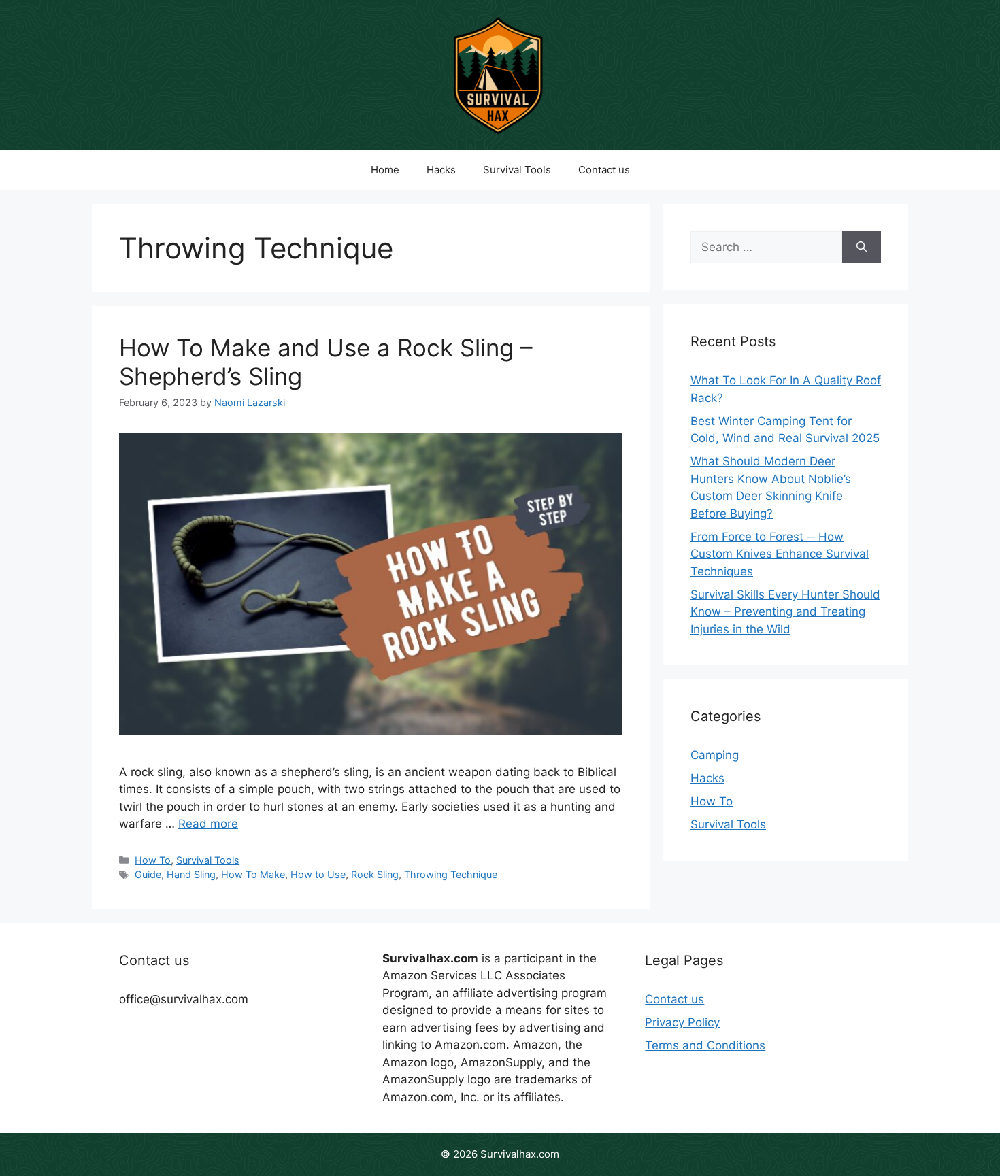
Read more (208, 823)
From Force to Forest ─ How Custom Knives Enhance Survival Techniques (779, 554)
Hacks (441, 169)
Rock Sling (375, 874)
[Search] (861, 247)
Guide (148, 874)
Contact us (604, 169)
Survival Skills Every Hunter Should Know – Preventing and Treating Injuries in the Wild (785, 612)
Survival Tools (517, 169)
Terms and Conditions (705, 1045)
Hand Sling (191, 874)
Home (385, 169)
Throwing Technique (450, 874)
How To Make (253, 874)
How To (153, 860)
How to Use (318, 874)
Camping (714, 755)
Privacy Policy (682, 1022)
